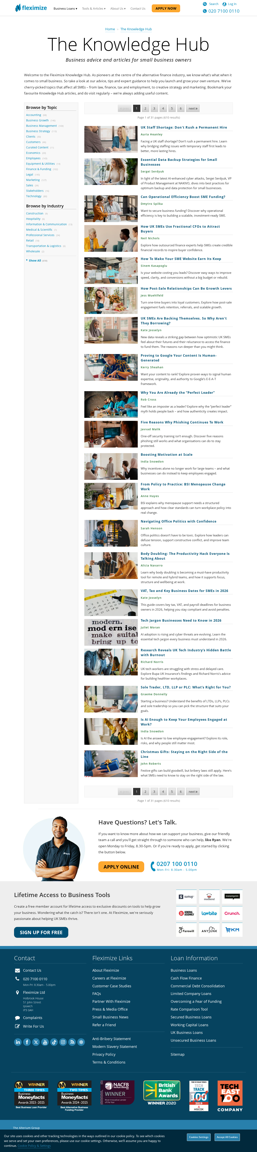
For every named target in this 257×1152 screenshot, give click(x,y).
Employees (33, 158)
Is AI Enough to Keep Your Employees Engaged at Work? (111, 731)
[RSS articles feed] (72, 1042)
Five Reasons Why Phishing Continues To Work (111, 434)
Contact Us (138, 8)
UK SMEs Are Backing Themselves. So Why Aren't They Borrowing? (111, 330)
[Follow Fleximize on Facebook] (27, 1042)
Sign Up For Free (41, 932)
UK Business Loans (187, 1032)
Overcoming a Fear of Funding (196, 1001)
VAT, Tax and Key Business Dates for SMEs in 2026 (111, 602)
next (192, 108)
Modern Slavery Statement (114, 1046)
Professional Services (40, 235)
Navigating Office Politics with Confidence (111, 533)
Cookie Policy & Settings (34, 1146)
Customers (33, 142)
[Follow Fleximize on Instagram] (63, 1042)
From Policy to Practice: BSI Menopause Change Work (111, 496)
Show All (35, 260)
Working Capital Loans (189, 1024)
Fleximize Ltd (34, 992)
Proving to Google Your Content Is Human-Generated (111, 367)
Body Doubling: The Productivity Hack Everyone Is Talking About (111, 565)
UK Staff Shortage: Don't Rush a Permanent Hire (111, 139)
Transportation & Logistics (43, 246)
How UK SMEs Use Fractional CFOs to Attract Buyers (111, 238)
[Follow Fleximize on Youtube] (45, 1042)
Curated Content (37, 147)
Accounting (33, 115)
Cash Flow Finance (186, 978)
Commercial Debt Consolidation (198, 986)
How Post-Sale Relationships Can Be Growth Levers (111, 300)
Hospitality (33, 219)
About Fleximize (105, 970)
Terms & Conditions (108, 1062)
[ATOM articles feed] (81, 1042)
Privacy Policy (103, 1054)
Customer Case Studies (111, 986)
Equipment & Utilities (40, 163)
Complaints (32, 1017)
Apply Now (166, 8)
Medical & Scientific (39, 229)
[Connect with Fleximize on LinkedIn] (18, 1042)
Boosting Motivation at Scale (111, 466)
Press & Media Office (110, 1009)
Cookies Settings (198, 1137)
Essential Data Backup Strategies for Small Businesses (111, 171)
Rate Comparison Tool (189, 1009)
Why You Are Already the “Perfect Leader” (111, 404)
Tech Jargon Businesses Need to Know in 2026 (111, 632)
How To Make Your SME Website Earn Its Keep (111, 270)
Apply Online (121, 866)
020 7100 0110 (224, 11)
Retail (30, 240)
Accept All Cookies (227, 1137)
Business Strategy (38, 131)
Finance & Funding (38, 169)
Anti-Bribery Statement (111, 1038)
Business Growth (37, 120)
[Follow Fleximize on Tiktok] (54, 1042)
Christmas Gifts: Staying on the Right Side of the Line (111, 763)
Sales (29, 185)
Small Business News (110, 1017)
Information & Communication (46, 224)
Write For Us (33, 1026)
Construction (34, 213)
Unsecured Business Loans (193, 1040)
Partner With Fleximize (111, 1001)
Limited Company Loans (191, 993)
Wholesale (33, 251)
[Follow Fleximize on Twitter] (36, 1042)
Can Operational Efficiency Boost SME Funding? (111, 208)
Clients (30, 136)
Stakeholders (35, 191)
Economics (33, 153)
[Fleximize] (31, 8)
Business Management (41, 126)
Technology (34, 196)
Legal (29, 174)
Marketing (33, 180)
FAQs (96, 993)
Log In (232, 4)
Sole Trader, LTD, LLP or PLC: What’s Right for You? (111, 699)
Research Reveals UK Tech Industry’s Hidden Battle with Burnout (111, 662)
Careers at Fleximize (109, 978)
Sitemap (178, 1054)
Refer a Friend (104, 1024)
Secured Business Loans (191, 1017)
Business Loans (184, 970)
